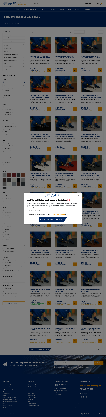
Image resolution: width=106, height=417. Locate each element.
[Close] (79, 196)
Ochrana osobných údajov (58, 214)
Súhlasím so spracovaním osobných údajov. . (47, 214)
